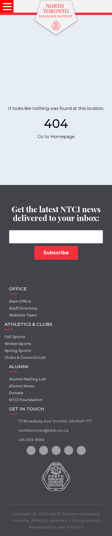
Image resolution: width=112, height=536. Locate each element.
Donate (16, 393)
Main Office (20, 301)
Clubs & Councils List (24, 357)
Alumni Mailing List (27, 379)
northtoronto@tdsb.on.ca (43, 430)
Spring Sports (17, 350)
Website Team (23, 315)
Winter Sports (17, 343)
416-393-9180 (31, 440)
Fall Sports (14, 337)
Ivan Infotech (70, 527)
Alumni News (21, 386)
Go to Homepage (56, 136)
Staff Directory (23, 308)
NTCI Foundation (25, 400)
